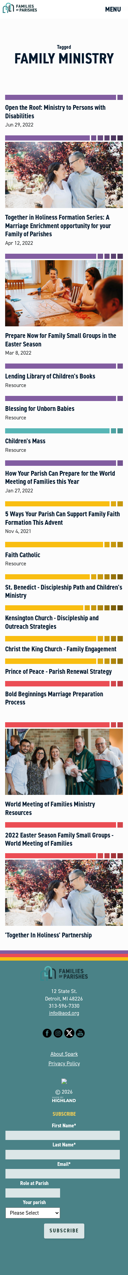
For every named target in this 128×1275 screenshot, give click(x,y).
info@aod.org (64, 1013)
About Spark (64, 1054)
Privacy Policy (64, 1063)
